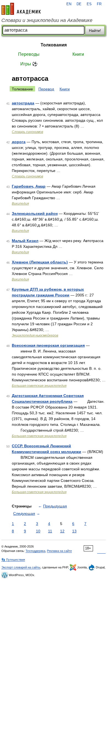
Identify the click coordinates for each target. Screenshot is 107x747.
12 (62, 531)
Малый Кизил (25, 240)
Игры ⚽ (29, 64)
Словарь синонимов (27, 132)
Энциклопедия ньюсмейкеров (35, 335)
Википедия (20, 204)
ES (89, 4)
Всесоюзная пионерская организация (48, 345)
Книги (78, 54)
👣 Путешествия (13, 559)
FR (99, 4)
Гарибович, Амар (29, 186)
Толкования (54, 45)
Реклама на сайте (59, 550)
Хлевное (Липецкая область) (40, 262)
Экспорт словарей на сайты (20, 567)
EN (68, 4)
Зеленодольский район (35, 213)
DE (79, 4)
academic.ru (21, 9)
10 (38, 531)
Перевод (46, 89)
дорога (19, 142)
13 (74, 531)
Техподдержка (35, 550)
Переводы (29, 54)
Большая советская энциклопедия (39, 386)
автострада (23, 103)
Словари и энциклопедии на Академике (46, 20)
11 (50, 531)
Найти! (95, 30)
